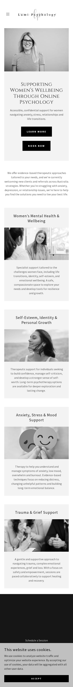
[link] (36, 14)
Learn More (36, 131)
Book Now (36, 145)
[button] (9, 14)
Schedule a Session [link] (36, 640)
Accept (36, 678)
